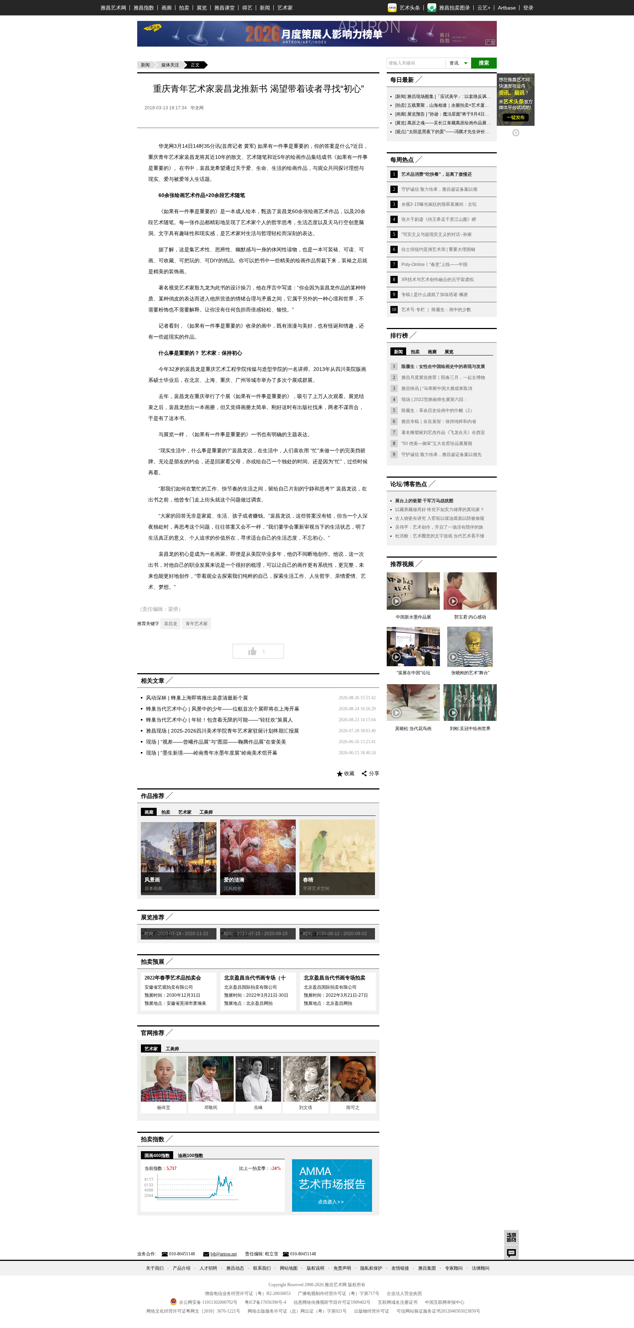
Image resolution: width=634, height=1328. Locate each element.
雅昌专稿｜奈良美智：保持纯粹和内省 (438, 421)
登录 (528, 8)
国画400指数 (157, 1155)
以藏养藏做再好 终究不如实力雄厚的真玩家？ (439, 509)
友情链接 (400, 1268)
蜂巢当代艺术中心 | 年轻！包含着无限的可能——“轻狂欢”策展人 (219, 720)
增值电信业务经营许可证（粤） (248, 1293)
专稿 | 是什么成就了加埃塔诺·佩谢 (434, 294)
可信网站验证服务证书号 (438, 1311)
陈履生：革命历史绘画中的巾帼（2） (437, 410)
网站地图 (289, 1268)
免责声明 (342, 1268)
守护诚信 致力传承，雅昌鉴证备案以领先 (441, 454)
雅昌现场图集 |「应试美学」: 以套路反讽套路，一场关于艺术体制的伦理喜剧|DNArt (488, 96)
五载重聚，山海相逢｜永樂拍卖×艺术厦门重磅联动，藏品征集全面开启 (476, 105)
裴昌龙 (170, 623)
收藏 (349, 773)
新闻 (265, 8)
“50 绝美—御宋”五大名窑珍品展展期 (436, 443)
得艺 (247, 8)
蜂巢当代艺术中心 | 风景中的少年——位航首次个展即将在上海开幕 (222, 709)
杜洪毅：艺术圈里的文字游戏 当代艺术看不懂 (439, 536)
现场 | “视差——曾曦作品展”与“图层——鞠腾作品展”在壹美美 (216, 742)
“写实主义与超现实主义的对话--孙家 (436, 234)
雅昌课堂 (224, 8)
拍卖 (184, 8)
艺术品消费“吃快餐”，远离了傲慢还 (436, 174)
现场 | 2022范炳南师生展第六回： (434, 399)
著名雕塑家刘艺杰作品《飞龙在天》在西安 (443, 432)
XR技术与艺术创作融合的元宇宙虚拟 (437, 279)
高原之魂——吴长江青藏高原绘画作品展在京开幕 (455, 122)
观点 (400, 131)
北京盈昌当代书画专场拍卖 (334, 978)
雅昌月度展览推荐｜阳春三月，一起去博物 (443, 377)
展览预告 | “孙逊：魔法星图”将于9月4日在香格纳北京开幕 (463, 114)
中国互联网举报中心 (444, 1302)
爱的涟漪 (234, 880)
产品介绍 (181, 1268)
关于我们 (155, 1268)
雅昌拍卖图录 (454, 8)
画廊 (166, 8)
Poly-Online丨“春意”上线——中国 (434, 264)
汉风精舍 (232, 888)
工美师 (206, 812)
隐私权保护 (371, 1268)
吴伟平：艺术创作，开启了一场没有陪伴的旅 (439, 527)
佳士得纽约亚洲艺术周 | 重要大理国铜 (438, 249)
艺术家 (285, 8)
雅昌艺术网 (113, 8)
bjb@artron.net (224, 1253)
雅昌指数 (144, 8)
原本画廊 (153, 888)
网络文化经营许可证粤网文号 (193, 1311)
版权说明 (315, 1268)
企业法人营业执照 (404, 1293)
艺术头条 (410, 8)
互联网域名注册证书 (398, 1302)
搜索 (484, 63)
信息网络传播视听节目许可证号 (332, 1302)
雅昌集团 (427, 1268)
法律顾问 (480, 1268)
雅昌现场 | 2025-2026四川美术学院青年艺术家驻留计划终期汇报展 (222, 731)
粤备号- (265, 1302)
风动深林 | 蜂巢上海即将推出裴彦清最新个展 (197, 698)
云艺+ (484, 8)
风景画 (152, 880)
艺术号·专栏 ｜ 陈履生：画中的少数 (436, 309)
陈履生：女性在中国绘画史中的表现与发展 (443, 366)
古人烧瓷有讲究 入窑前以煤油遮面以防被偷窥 (439, 518)
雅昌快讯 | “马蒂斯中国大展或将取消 (436, 388)
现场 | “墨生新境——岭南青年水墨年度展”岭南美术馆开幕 (211, 753)
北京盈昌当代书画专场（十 (255, 978)
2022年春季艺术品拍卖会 (173, 978)
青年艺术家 (197, 623)
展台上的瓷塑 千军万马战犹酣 (424, 500)
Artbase (507, 8)
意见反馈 (511, 1252)
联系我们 (262, 1268)
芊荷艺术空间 (316, 888)
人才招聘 (208, 1268)
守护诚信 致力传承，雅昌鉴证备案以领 (439, 189)
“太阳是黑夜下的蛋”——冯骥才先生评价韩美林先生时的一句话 (468, 131)
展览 (202, 8)
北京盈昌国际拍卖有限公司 (250, 987)
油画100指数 (190, 1155)
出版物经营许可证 (371, 1311)
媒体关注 (170, 65)
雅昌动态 (235, 1268)
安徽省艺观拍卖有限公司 (169, 987)
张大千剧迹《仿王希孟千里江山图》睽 (438, 219)
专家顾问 (454, 1268)
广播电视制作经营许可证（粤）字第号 (338, 1293)
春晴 (308, 880)
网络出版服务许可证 (297, 1311)
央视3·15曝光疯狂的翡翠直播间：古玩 (439, 204)
